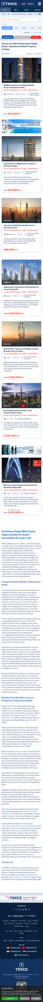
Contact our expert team (22, 877)
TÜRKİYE (11, 940)
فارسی (27, 926)
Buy (9, 14)
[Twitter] (17, 909)
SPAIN (5, 940)
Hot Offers (35, 37)
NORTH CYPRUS (19, 940)
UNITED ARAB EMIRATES (33, 940)
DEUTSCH (11, 923)
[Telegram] (28, 909)
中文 (5, 923)
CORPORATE (28, 931)
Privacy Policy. (35, 974)
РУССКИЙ (22, 921)
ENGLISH (6, 921)
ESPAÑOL (19, 923)
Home (4, 14)
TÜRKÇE (35, 921)
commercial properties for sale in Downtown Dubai (20, 826)
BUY (5, 10)
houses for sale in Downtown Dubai (27, 751)
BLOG (35, 931)
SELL (16, 10)
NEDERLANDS (18, 926)
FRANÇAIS (14, 921)
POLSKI (26, 923)
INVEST (38, 10)
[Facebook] (14, 909)
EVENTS (21, 933)
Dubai (30, 14)
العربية (29, 921)
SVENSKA (34, 923)
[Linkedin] (23, 909)
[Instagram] (20, 909)
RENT (27, 10)
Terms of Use (25, 974)
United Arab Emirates (19, 14)
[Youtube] (25, 909)
